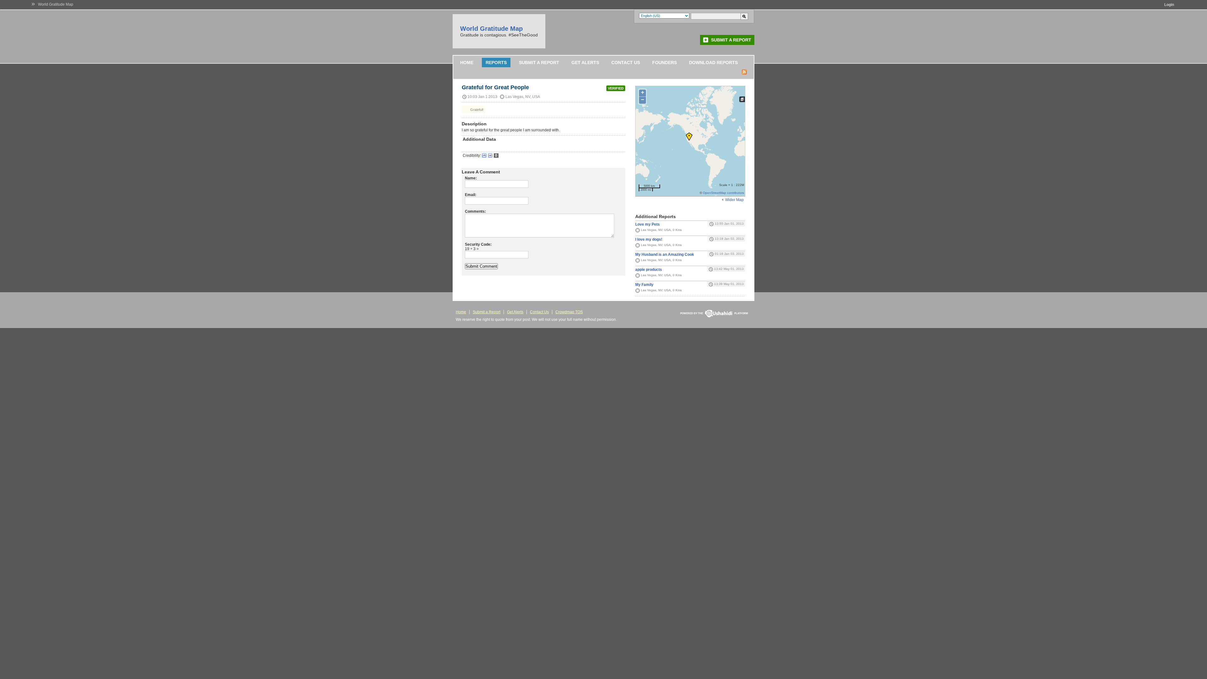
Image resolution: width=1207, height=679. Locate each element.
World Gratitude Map (55, 4)
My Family (644, 284)
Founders (664, 62)
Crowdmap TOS (569, 312)
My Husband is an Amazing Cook (664, 254)
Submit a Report (731, 39)
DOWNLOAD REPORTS (713, 62)
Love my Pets (647, 224)
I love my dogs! (648, 239)
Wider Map (734, 200)
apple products (648, 269)
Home (466, 62)
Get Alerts (585, 62)
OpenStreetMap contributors (723, 192)
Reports (496, 62)
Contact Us (625, 62)
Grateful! (476, 110)
